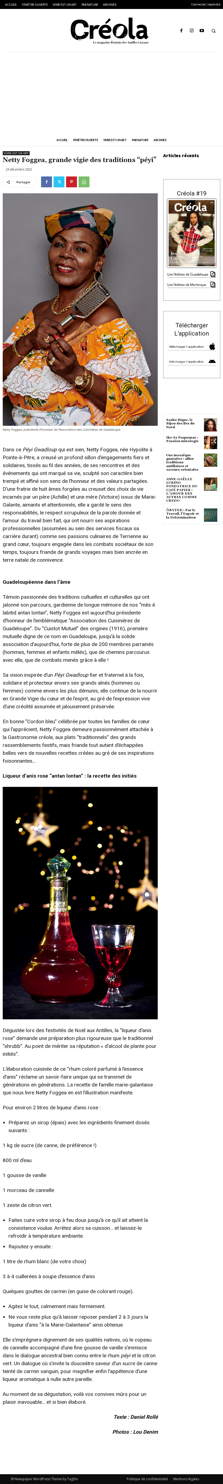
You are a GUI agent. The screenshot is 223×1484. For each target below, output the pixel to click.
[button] (213, 31)
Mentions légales (186, 1479)
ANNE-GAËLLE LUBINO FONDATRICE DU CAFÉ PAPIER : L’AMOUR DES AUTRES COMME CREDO (181, 490)
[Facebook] (181, 31)
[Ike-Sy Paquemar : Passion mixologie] (210, 442)
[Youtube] (201, 31)
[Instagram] (191, 31)
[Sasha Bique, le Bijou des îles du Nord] (210, 424)
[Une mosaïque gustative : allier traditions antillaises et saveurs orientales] (210, 460)
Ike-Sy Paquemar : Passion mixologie (182, 439)
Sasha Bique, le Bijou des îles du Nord (180, 423)
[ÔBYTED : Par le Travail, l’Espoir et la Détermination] (210, 515)
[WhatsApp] (84, 181)
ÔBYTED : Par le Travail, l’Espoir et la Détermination (182, 513)
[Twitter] (59, 181)
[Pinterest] (71, 181)
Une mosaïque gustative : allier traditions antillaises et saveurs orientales (182, 462)
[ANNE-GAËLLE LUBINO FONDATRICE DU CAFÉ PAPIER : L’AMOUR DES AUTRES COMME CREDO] (210, 484)
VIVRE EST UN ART (16, 153)
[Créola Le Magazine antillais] (111, 30)
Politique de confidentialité (147, 1479)
